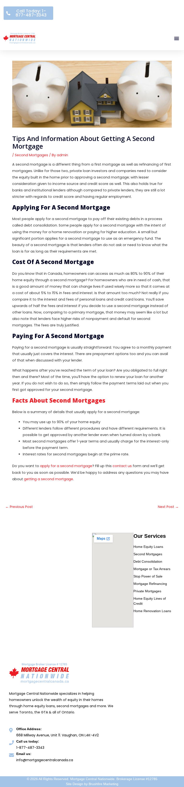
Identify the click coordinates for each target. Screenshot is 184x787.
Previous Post (19, 506)
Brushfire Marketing (103, 784)
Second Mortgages (31, 155)
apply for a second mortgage (66, 466)
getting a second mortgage (48, 479)
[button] (176, 38)
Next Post (168, 506)
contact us (122, 466)
